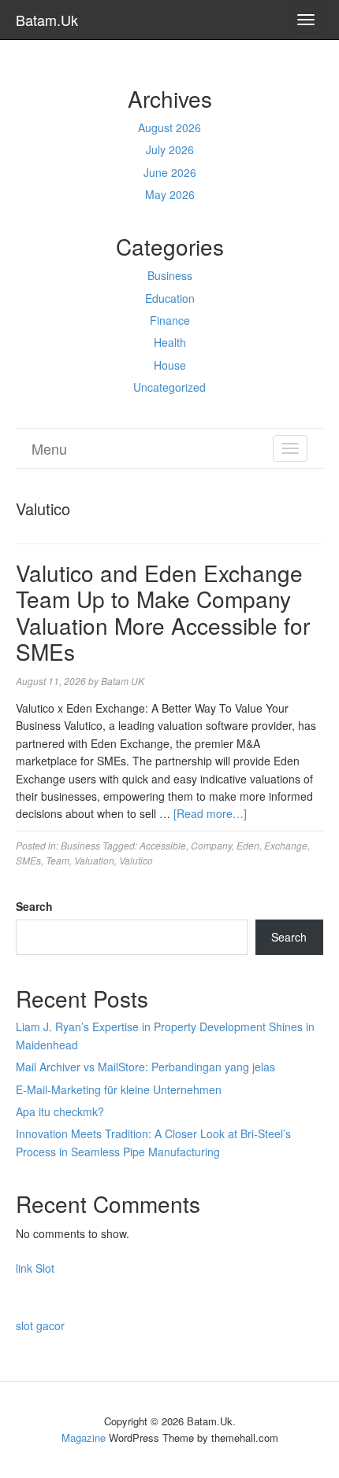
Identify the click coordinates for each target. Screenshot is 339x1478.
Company (211, 845)
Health (170, 342)
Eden (248, 845)
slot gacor (40, 1325)
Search (34, 906)
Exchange (285, 845)
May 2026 (170, 194)
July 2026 (170, 149)
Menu (49, 448)
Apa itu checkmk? (60, 1111)
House (170, 365)
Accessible (163, 845)
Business (169, 275)
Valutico (136, 860)
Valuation (94, 860)
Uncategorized (169, 387)
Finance (170, 320)
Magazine (83, 1437)
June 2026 (169, 172)
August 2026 (169, 127)
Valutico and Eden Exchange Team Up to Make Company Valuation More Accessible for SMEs (163, 612)
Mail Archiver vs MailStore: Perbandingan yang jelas (145, 1066)
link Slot (35, 1268)
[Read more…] (210, 813)
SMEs (28, 860)
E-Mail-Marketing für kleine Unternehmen (119, 1089)
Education (170, 298)
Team (57, 860)
